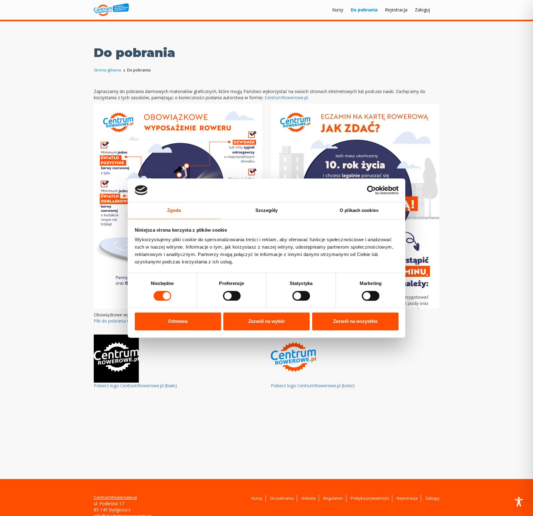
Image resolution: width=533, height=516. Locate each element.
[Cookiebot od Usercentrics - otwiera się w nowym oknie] (372, 190)
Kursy (337, 10)
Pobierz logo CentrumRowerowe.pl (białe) (135, 385)
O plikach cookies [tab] (359, 210)
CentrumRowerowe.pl (286, 97)
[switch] (232, 296)
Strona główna (107, 70)
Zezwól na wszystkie (355, 321)
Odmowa (178, 321)
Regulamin (333, 498)
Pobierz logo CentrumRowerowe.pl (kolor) (313, 385)
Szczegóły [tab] (266, 210)
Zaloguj (422, 10)
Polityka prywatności (370, 498)
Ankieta (308, 498)
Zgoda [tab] (174, 210)
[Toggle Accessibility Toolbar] (518, 501)
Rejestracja (396, 10)
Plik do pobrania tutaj (115, 321)
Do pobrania (364, 10)
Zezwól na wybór (266, 321)
